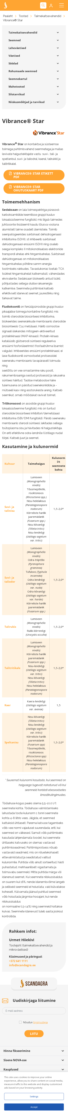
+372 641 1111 (18, 961)
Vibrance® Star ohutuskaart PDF (28, 188)
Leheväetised (17, 48)
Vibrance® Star (13, 20)
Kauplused (10, 1069)
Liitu (34, 1034)
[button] (51, 5)
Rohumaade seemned (23, 71)
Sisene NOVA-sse (15, 1060)
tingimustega (40, 1022)
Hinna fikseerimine (16, 1051)
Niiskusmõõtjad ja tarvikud (27, 102)
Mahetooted (17, 86)
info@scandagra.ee (22, 965)
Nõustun (35, 1022)
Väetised (14, 55)
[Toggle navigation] (61, 5)
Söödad (13, 63)
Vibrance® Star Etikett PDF (33, 175)
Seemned (15, 40)
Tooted (23, 16)
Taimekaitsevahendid (47, 16)
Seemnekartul (18, 79)
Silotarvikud (17, 94)
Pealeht (8, 16)
